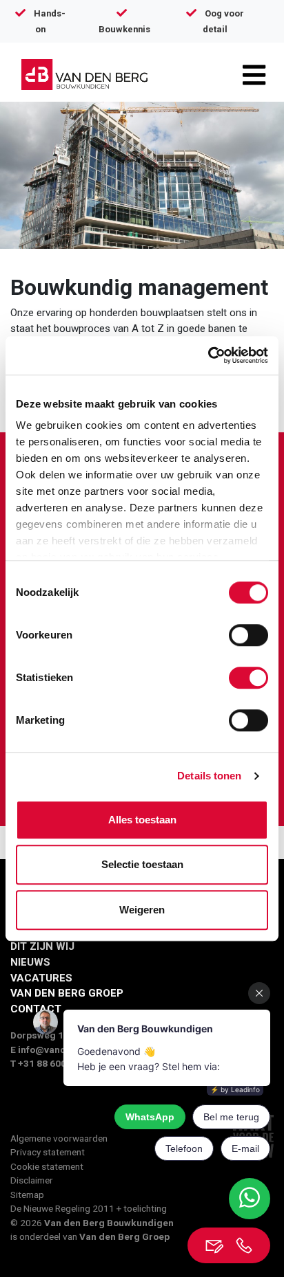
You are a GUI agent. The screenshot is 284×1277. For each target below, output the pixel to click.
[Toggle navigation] (254, 75)
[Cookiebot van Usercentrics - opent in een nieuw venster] (208, 355)
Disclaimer (31, 1180)
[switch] (248, 635)
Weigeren (142, 909)
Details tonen (209, 775)
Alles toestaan (142, 819)
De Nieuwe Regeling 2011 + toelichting (88, 1208)
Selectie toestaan (142, 864)
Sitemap (27, 1194)
